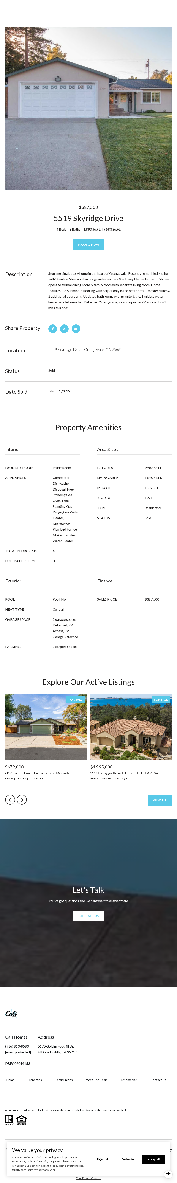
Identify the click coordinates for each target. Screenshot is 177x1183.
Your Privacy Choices (88, 1178)
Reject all (102, 1159)
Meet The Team (96, 1080)
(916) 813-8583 (17, 1046)
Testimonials (129, 1080)
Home (10, 1080)
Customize (127, 1159)
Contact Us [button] (89, 916)
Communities (64, 1080)
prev (10, 800)
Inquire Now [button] (88, 244)
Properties (34, 1080)
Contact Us (158, 1080)
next (22, 800)
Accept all (154, 1159)
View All (160, 800)
